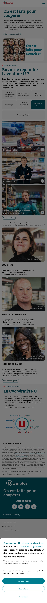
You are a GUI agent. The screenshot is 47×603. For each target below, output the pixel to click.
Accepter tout (23, 581)
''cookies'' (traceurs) (32, 546)
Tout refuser (23, 589)
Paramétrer (23, 597)
